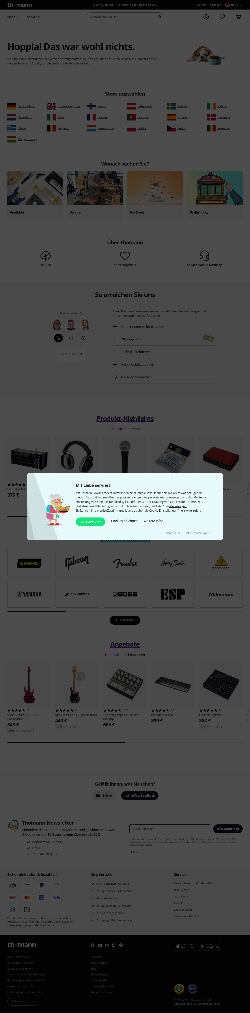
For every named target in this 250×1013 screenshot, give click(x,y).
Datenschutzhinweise (198, 533)
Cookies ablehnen (124, 521)
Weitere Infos (153, 521)
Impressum (173, 533)
